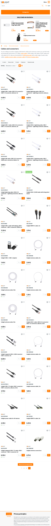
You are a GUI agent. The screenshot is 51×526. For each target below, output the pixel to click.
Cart (49, 5)
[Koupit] (23, 30)
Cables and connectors (24, 45)
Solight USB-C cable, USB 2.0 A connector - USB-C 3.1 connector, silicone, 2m (12, 125)
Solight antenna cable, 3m (33, 386)
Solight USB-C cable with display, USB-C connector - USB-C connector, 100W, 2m (11, 226)
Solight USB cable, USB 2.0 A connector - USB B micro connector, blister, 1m (11, 159)
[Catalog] (20, 65)
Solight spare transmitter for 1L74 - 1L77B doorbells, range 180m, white (17, 24)
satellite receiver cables (10, 57)
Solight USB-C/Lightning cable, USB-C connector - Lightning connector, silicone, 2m (37, 160)
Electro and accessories (13, 45)
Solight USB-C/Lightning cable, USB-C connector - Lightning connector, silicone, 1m (37, 126)
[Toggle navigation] (49, 2)
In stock (4, 62)
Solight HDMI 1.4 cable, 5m (33, 418)
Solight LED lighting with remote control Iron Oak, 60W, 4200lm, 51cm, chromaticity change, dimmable (41, 25)
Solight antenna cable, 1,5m (33, 290)
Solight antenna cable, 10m (8, 290)
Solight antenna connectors (33, 450)
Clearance (23, 62)
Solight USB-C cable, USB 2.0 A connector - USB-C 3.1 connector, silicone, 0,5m (37, 322)
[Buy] (23, 97)
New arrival (10, 62)
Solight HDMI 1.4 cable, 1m (33, 225)
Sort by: (3, 65)
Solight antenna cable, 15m (8, 322)
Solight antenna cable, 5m (33, 258)
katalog (5, 45)
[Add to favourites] (24, 71)
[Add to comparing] (21, 71)
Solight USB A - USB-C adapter (9, 258)
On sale (17, 62)
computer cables (21, 57)
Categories (25, 12)
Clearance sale (31, 62)
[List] (22, 65)
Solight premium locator (29, 35)
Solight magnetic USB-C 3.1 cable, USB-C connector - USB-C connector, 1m (11, 451)
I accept (9, 514)
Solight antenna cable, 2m (33, 354)
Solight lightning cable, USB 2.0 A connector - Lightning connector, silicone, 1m (37, 93)
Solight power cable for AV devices (10, 418)
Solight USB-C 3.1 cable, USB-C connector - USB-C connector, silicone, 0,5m (12, 387)
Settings (9, 516)
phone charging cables (32, 57)
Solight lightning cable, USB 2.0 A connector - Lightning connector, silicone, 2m (12, 193)
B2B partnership (27, 55)
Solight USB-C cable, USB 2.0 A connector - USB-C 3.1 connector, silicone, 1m (12, 92)
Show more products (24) (25, 464)
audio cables (24, 53)
